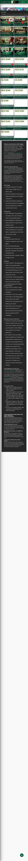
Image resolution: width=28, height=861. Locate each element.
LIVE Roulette (17, 152)
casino (19, 147)
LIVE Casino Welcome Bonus (9, 370)
